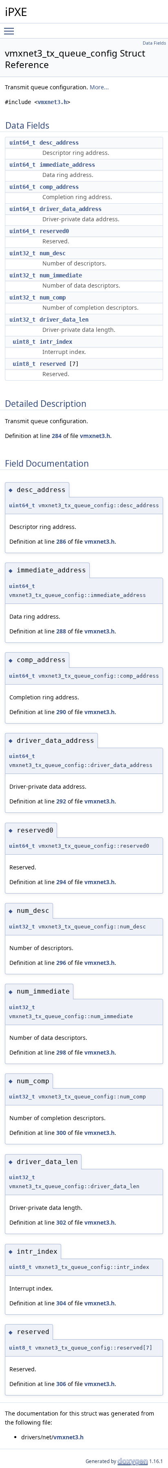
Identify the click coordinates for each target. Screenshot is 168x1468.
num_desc (53, 253)
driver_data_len (64, 319)
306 (61, 1384)
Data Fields (154, 43)
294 (61, 882)
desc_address (59, 142)
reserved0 (54, 231)
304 (61, 1303)
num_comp (53, 297)
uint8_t (24, 341)
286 (61, 541)
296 (61, 963)
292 (61, 801)
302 (61, 1222)
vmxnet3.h (52, 102)
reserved (53, 364)
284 (57, 436)
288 (61, 631)
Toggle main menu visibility (10, 30)
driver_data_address (71, 209)
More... (99, 87)
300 (61, 1133)
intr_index (56, 341)
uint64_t (22, 142)
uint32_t (22, 253)
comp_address (59, 187)
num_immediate (61, 275)
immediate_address (67, 164)
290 (61, 712)
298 (61, 1052)
